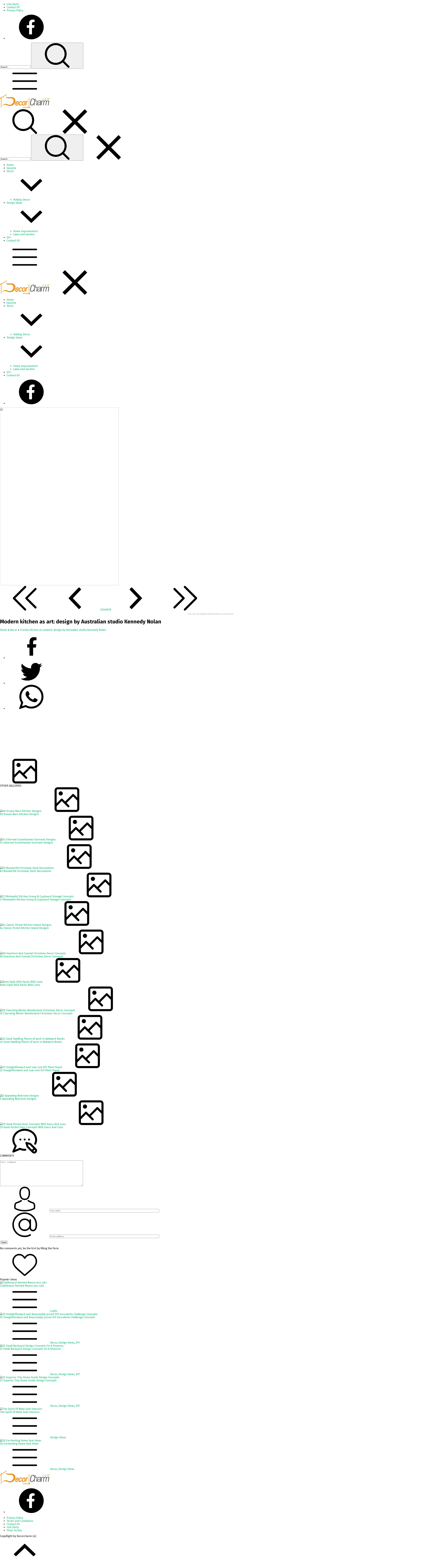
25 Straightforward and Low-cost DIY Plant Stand (30, 1070)
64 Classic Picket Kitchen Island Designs (24, 928)
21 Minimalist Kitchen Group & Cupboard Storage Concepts (35, 899)
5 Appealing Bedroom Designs (18, 1098)
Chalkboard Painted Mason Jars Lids (22, 1285)
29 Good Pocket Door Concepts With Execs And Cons (31, 1127)
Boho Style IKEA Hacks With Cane (20, 984)
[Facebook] (31, 38)
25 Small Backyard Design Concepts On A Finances (30, 1348)
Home (3, 629)
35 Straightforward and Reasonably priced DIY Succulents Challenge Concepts (47, 1317)
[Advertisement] (99, 736)
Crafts (53, 1311)
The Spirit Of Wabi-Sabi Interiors (20, 1412)
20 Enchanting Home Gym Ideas (19, 1443)
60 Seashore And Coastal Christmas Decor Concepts (31, 956)
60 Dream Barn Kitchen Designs (19, 814)
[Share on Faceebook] (31, 683)
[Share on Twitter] (31, 708)
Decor (13, 629)
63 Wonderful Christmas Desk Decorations (25, 871)
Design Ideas (66, 1342)
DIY (78, 1342)
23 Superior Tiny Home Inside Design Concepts (28, 1380)
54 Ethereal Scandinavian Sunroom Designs (26, 842)
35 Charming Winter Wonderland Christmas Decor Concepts (36, 1013)
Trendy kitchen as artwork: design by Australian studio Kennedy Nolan (63, 629)
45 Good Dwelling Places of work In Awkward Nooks (31, 1041)
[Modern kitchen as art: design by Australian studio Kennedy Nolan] (59, 584)
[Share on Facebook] (31, 657)
